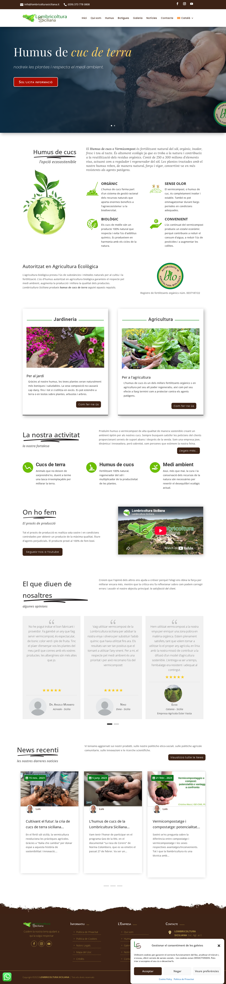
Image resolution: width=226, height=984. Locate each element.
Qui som (96, 18)
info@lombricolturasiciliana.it (41, 4)
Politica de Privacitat (184, 979)
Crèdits (80, 959)
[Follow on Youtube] (191, 4)
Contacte (167, 18)
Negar (177, 971)
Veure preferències (207, 971)
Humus (109, 18)
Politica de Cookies (86, 938)
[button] (219, 945)
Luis (38, 809)
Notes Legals (83, 945)
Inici (84, 18)
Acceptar (147, 971)
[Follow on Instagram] (184, 4)
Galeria (137, 18)
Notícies (151, 18)
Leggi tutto (36, 859)
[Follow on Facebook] (177, 4)
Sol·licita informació (36, 89)
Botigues (123, 18)
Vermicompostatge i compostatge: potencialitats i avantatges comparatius (176, 827)
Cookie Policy (165, 979)
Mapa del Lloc (83, 952)
